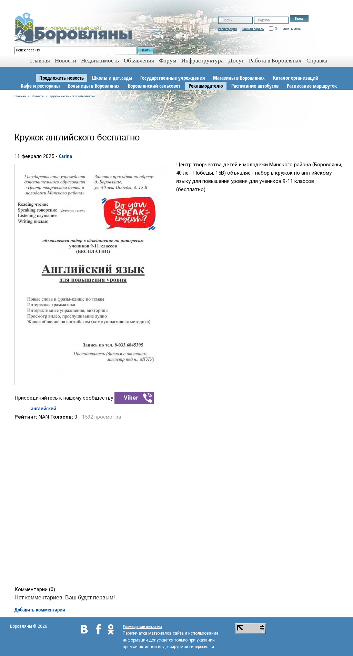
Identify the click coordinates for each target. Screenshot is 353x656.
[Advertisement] (178, 503)
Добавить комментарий (39, 609)
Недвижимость (100, 60)
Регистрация (227, 28)
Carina (65, 156)
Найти (145, 50)
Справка (316, 60)
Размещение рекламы (142, 626)
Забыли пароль (253, 28)
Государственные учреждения (172, 77)
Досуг (236, 60)
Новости (65, 60)
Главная (20, 96)
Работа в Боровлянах (275, 60)
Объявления (139, 60)
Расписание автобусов (255, 85)
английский (43, 408)
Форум (167, 60)
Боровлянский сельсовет (154, 85)
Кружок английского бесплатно (72, 96)
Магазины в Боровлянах (239, 77)
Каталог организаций (295, 77)
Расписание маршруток (312, 85)
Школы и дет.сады (112, 77)
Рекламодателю (206, 85)
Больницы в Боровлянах (94, 85)
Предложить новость (61, 77)
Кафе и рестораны (40, 85)
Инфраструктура (202, 60)
